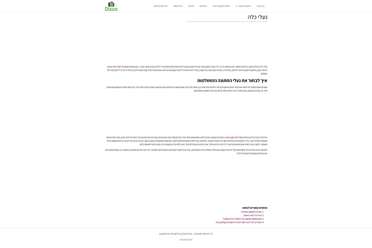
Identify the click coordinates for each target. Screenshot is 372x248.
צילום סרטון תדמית (221, 6)
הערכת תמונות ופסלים (251, 211)
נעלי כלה (116, 66)
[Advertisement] (186, 44)
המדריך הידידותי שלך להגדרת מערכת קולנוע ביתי (239, 222)
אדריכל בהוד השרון (253, 215)
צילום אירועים (245, 6)
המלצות (203, 6)
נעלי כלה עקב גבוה (234, 137)
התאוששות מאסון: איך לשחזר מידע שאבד (242, 218)
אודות (191, 6)
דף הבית (260, 6)
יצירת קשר (178, 6)
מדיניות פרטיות (160, 6)
